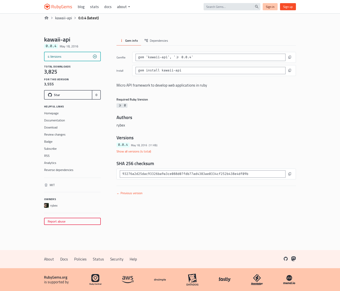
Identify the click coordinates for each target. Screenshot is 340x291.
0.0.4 (123, 145)
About (49, 259)
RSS (47, 155)
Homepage (51, 113)
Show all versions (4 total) (133, 151)
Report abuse (57, 221)
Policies (80, 259)
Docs (108, 6)
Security (116, 259)
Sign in (270, 6)
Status (98, 259)
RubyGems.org (55, 277)
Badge (48, 141)
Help (133, 259)
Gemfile (121, 57)
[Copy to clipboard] (290, 57)
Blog (81, 6)
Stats (94, 6)
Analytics (50, 162)
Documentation (54, 120)
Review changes (55, 134)
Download (50, 127)
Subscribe (50, 148)
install (119, 70)
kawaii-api (63, 18)
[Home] (46, 18)
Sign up (288, 6)
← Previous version (129, 193)
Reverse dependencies (58, 169)
